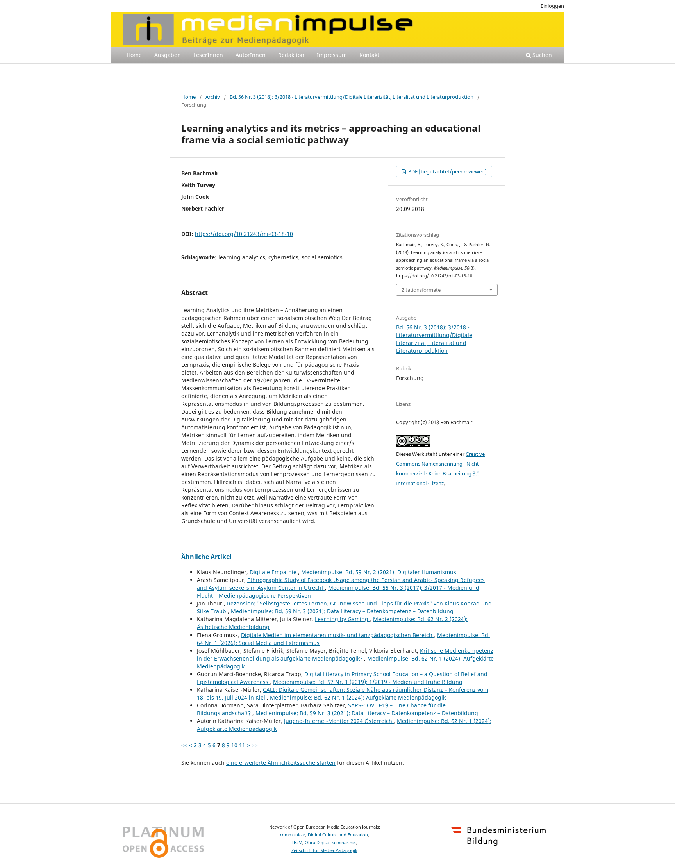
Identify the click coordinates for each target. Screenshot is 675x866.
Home (134, 55)
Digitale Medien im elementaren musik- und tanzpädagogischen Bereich (337, 635)
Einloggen (552, 5)
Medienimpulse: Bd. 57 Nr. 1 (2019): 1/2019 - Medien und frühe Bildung (367, 682)
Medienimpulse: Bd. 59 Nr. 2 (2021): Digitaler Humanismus (378, 572)
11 (242, 745)
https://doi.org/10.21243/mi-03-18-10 (244, 233)
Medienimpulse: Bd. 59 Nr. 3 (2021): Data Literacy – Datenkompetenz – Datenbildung (342, 611)
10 (234, 745)
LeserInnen (208, 55)
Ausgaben (167, 55)
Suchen (541, 55)
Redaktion (291, 55)
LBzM (296, 842)
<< (184, 745)
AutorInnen (251, 55)
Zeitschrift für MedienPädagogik (324, 850)
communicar (292, 834)
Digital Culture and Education (338, 834)
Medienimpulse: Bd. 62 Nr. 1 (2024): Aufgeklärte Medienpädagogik (358, 697)
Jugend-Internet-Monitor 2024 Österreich (339, 721)
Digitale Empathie (274, 572)
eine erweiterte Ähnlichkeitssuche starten (281, 762)
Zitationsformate (421, 289)
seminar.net (344, 842)
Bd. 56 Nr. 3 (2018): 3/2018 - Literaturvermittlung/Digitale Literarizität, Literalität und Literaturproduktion (351, 96)
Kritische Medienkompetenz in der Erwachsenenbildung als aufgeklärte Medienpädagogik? (345, 654)
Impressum (332, 55)
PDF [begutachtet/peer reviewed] (447, 171)
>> (255, 745)
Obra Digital (317, 842)
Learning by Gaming (342, 619)
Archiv (212, 96)
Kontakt (369, 55)
